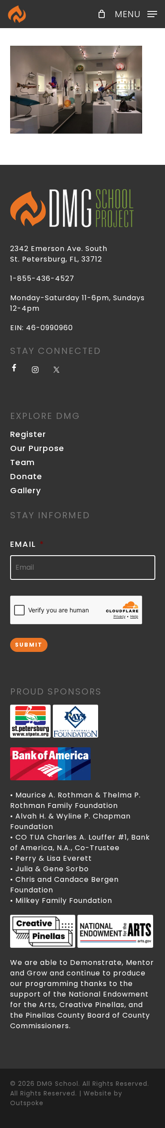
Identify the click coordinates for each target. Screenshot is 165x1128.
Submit (29, 644)
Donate (26, 476)
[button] (136, 13)
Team (22, 462)
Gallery (25, 490)
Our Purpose (37, 448)
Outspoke (27, 1103)
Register (28, 434)
